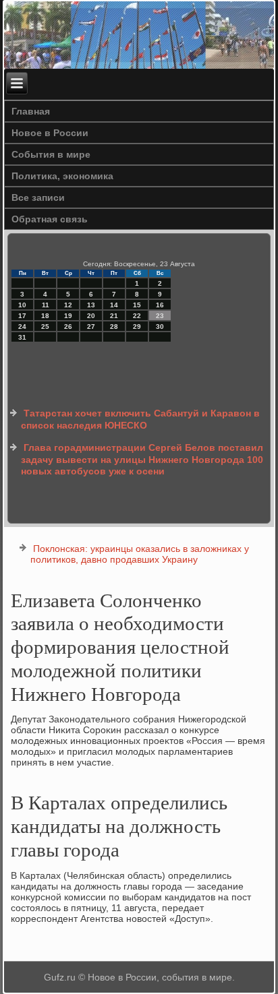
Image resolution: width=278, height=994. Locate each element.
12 (68, 305)
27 (91, 326)
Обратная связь (49, 219)
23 (160, 315)
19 (68, 315)
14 (114, 305)
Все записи (38, 197)
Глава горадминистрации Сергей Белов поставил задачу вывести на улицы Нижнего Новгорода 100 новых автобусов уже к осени (142, 459)
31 (22, 337)
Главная (30, 111)
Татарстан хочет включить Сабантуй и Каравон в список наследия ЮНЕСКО (140, 419)
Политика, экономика (62, 175)
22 (137, 315)
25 (45, 326)
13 (91, 305)
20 (91, 315)
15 (137, 305)
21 (114, 315)
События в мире (50, 154)
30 (160, 326)
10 (22, 305)
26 (68, 326)
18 (45, 315)
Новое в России (49, 132)
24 (22, 326)
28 (114, 326)
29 (137, 326)
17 (22, 315)
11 (45, 305)
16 (160, 305)
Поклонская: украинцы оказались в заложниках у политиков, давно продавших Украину (139, 554)
